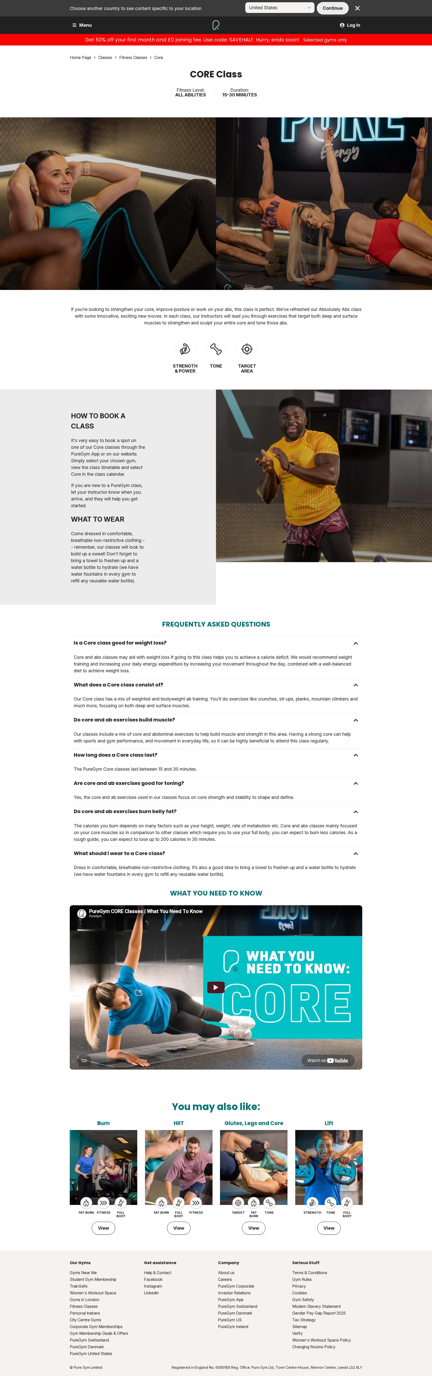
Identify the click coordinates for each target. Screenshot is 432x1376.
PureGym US (230, 1319)
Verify (297, 1333)
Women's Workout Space (93, 1292)
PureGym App (231, 1299)
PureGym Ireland (233, 1326)
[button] (216, 643)
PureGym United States (91, 1353)
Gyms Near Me (83, 1272)
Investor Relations (234, 1292)
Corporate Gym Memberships (96, 1326)
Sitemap (299, 1326)
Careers (225, 1279)
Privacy (299, 1286)
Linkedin (151, 1292)
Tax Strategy (304, 1319)
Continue (333, 8)
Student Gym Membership (93, 1279)
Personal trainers (85, 1313)
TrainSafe (79, 1286)
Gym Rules (302, 1279)
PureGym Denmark (87, 1346)
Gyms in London (84, 1299)
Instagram (153, 1286)
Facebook (153, 1279)
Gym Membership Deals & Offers (99, 1333)
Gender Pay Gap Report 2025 (319, 1313)
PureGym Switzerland (89, 1340)
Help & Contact (157, 1272)
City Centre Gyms (85, 1319)
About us (226, 1272)
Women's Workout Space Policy (321, 1340)
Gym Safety (303, 1299)
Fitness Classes (84, 1306)
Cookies (299, 1292)
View (103, 1228)
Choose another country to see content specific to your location (136, 8)
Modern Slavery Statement (316, 1306)
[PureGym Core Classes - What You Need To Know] (216, 987)
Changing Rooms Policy (314, 1346)
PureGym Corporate (236, 1286)
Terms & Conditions (309, 1272)
